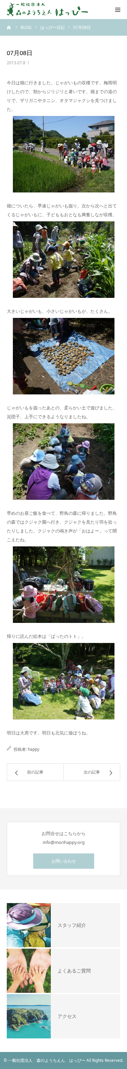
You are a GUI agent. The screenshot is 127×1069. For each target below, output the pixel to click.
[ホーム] (9, 27)
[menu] (117, 9)
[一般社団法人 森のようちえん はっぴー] (47, 9)
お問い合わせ (63, 861)
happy (33, 749)
